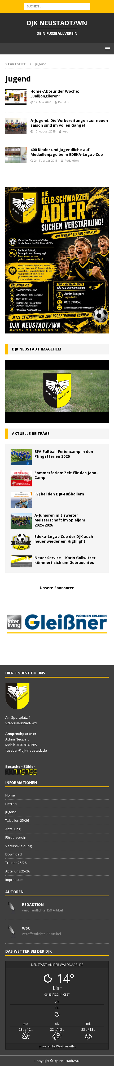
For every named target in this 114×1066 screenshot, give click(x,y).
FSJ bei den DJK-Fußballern (59, 493)
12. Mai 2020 (42, 102)
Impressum (14, 879)
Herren (11, 803)
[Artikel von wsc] (11, 935)
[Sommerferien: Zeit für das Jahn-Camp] (21, 478)
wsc (65, 131)
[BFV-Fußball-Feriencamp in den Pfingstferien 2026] (21, 457)
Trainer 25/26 (16, 862)
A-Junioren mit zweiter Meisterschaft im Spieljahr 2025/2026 (59, 520)
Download (13, 854)
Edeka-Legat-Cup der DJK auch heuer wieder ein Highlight (63, 539)
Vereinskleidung (18, 846)
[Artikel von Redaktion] (11, 911)
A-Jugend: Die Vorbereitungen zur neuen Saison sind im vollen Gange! (69, 123)
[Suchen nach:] (57, 5)
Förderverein (15, 837)
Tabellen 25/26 (17, 820)
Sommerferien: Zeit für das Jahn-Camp (66, 475)
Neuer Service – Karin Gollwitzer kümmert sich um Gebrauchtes (64, 560)
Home (10, 795)
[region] (57, 625)
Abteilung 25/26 (17, 871)
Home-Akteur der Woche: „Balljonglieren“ (54, 94)
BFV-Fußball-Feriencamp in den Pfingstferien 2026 (63, 454)
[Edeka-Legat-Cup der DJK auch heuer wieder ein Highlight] (21, 542)
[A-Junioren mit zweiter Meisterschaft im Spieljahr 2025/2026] (21, 521)
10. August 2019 (45, 131)
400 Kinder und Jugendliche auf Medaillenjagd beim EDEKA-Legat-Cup (66, 152)
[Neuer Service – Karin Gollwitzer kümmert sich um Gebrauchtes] (21, 561)
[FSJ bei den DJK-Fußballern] (21, 500)
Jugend (10, 812)
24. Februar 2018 (46, 160)
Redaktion (65, 102)
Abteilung (12, 829)
